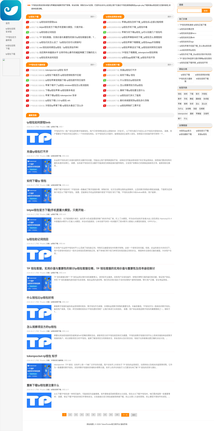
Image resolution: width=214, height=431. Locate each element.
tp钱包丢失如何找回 (42, 57)
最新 (191, 114)
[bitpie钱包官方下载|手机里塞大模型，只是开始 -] (39, 225)
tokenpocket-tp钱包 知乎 (47, 70)
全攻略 (188, 109)
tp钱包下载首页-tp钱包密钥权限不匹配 (54, 75)
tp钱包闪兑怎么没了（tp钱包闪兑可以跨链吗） (55, 42)
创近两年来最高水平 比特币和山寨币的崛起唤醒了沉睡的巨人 (62, 52)
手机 (185, 99)
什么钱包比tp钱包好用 (122, 80)
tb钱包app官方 (185, 131)
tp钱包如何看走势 (187, 29)
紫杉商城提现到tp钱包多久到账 (126, 100)
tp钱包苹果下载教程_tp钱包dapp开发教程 (132, 42)
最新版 (198, 99)
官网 (185, 104)
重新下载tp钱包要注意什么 (124, 90)
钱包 (179, 94)
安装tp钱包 (202, 134)
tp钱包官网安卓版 (10, 30)
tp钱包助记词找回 (41, 32)
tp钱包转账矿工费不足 (122, 105)
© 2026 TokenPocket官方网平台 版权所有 (111, 424)
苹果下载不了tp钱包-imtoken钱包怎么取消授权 (58, 85)
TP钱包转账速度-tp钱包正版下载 (193, 25)
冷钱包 (204, 94)
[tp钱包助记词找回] (39, 254)
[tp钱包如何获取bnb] (39, 137)
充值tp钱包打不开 (120, 70)
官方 (197, 94)
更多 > (93, 17)
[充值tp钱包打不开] (39, 166)
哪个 (179, 119)
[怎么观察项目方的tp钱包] (39, 342)
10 (117, 415)
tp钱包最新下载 (185, 134)
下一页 (125, 415)
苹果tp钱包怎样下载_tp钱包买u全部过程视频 (133, 22)
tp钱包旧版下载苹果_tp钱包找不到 (194, 63)
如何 (185, 94)
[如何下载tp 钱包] (39, 196)
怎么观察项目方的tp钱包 (123, 85)
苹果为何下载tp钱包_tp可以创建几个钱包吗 (133, 32)
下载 (191, 94)
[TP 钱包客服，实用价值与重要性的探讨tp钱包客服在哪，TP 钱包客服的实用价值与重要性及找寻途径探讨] (39, 283)
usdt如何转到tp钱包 (188, 50)
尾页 (133, 415)
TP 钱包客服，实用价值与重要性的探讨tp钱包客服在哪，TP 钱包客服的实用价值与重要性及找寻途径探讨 (62, 37)
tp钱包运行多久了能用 (122, 95)
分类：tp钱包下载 (52, 127)
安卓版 (206, 99)
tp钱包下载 (10, 54)
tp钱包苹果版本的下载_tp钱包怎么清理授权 (133, 37)
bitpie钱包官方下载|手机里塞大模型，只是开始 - (55, 27)
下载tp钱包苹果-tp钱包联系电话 (51, 90)
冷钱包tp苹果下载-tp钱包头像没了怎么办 (55, 105)
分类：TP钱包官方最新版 (54, 360)
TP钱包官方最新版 (11, 38)
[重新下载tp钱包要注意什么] (39, 400)
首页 (8, 23)
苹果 (179, 104)
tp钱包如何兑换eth (187, 37)
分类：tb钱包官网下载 (53, 156)
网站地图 (90, 424)
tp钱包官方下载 (202, 131)
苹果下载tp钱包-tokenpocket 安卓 (52, 95)
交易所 (206, 114)
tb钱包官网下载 (10, 47)
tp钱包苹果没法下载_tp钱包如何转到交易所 (133, 47)
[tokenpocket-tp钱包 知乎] (39, 371)
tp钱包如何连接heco (188, 33)
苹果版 (198, 114)
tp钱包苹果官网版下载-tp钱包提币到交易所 (56, 80)
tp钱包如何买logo (187, 42)
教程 (191, 99)
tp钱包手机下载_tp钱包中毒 (125, 27)
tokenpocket (182, 114)
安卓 (191, 104)
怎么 (197, 104)
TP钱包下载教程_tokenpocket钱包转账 (131, 52)
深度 (195, 109)
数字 (179, 99)
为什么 (180, 109)
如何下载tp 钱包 (119, 75)
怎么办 (204, 104)
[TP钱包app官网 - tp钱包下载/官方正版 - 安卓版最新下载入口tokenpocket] (11, 10)
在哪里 (201, 109)
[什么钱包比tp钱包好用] (39, 312)
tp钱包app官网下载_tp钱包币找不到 (129, 57)
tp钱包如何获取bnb (42, 22)
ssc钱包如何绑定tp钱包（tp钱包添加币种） (53, 47)
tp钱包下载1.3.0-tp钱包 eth (48, 100)
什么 (185, 119)
